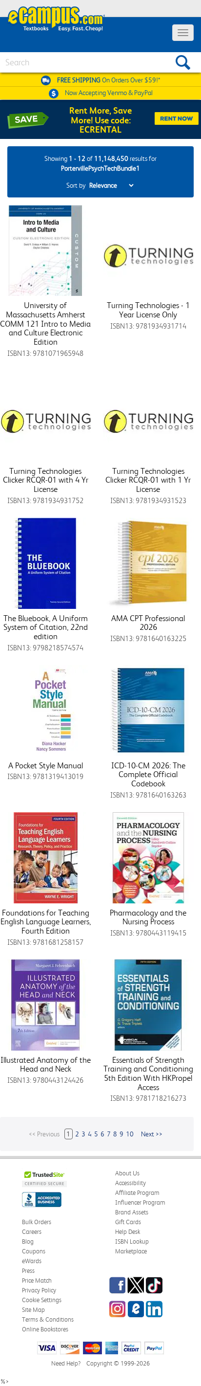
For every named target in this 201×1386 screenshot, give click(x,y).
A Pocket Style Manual (45, 765)
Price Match (37, 1280)
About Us (127, 1173)
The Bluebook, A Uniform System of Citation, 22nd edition (45, 627)
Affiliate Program (137, 1192)
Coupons (33, 1251)
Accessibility (130, 1183)
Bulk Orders (36, 1222)
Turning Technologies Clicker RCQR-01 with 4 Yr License (45, 480)
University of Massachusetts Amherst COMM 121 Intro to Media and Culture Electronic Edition (45, 323)
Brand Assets (131, 1212)
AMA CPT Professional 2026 (148, 622)
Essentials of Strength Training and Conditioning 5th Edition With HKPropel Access (148, 1073)
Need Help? (65, 1363)
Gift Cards (128, 1222)
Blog (28, 1241)
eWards (31, 1261)
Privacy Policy (39, 1290)
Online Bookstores (45, 1329)
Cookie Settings (41, 1300)
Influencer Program (140, 1202)
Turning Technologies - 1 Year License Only (148, 309)
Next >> (151, 1134)
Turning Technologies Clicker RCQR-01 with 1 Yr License (148, 480)
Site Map (33, 1309)
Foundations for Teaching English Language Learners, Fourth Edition (45, 922)
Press (28, 1270)
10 (130, 1134)
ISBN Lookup (132, 1241)
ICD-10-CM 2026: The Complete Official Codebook (148, 774)
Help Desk (127, 1231)
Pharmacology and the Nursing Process (148, 917)
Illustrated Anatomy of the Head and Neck (45, 1064)
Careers (31, 1231)
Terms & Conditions (48, 1319)
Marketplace (131, 1251)
